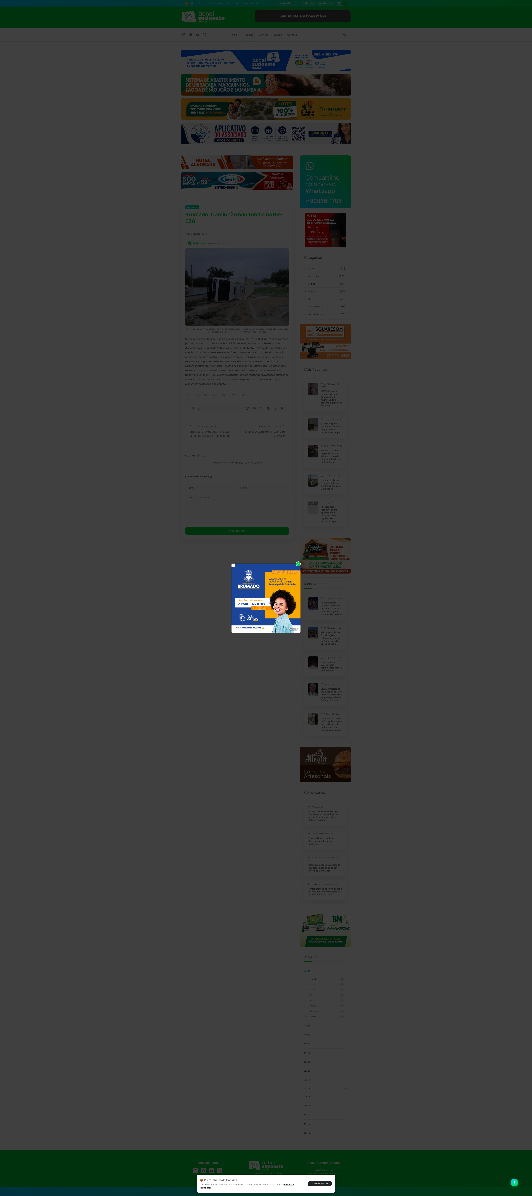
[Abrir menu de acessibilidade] (514, 1182)
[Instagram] (184, 34)
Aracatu (326, 291)
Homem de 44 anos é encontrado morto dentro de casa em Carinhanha (331, 484)
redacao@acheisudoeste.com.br (325, 1173)
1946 (224, 395)
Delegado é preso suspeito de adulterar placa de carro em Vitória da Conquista (324, 867)
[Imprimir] (199, 408)
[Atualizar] (345, 3)
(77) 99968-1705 (325, 1170)
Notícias (248, 34)
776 (197, 395)
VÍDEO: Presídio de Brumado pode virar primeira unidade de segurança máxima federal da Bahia (331, 694)
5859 (234, 395)
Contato (292, 34)
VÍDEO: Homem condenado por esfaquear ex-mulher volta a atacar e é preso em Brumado (331, 398)
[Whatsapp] (247, 408)
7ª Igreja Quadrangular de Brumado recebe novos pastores (321, 841)
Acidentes (326, 276)
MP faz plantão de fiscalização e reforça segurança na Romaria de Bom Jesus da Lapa (331, 638)
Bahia (326, 298)
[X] (204, 34)
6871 (244, 395)
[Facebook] (191, 34)
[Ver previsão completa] (339, 3)
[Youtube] (197, 34)
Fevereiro (326, 1010)
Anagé (326, 283)
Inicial (235, 34)
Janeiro (326, 1016)
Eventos (263, 34)
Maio (326, 995)
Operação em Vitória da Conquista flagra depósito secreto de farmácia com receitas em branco (331, 724)
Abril (326, 1000)
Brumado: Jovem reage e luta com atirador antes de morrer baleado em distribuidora (331, 456)
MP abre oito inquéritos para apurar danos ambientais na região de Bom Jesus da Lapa (329, 514)
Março (326, 1005)
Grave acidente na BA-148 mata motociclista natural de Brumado (331, 666)
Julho (326, 984)
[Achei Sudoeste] (203, 17)
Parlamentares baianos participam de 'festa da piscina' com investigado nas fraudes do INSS (331, 608)
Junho (326, 989)
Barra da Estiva (326, 306)
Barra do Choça (326, 314)
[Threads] (275, 408)
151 (188, 395)
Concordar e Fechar (319, 1183)
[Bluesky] (282, 408)
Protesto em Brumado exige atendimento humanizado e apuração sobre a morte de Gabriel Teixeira (323, 815)
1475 (215, 395)
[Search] (345, 35)
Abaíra (326, 268)
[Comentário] (192, 408)
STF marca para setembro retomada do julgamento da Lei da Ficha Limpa (331, 428)
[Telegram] (268, 408)
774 (205, 395)
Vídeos (278, 34)
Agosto (326, 978)
